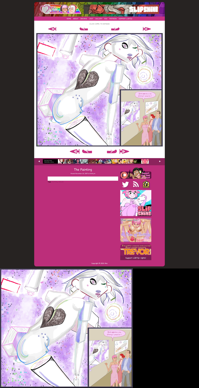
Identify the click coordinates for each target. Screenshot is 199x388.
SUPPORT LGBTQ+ (125, 19)
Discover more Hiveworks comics (49, 161)
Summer (55, 182)
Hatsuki (61, 182)
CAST (91, 19)
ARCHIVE (83, 19)
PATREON (113, 19)
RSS (105, 19)
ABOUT (75, 19)
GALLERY (98, 19)
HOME (69, 19)
